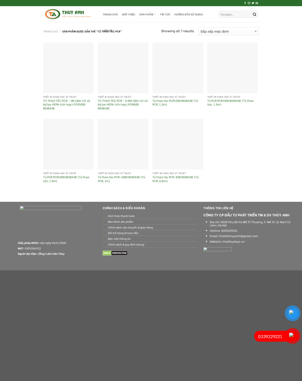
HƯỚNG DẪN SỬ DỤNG (188, 14)
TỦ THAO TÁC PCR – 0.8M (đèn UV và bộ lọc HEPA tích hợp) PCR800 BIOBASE (123, 104)
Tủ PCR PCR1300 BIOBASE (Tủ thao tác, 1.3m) (230, 102)
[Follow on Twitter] (253, 3)
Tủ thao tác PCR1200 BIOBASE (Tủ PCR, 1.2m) (175, 102)
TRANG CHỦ (110, 14)
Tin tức (165, 14)
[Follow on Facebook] (245, 3)
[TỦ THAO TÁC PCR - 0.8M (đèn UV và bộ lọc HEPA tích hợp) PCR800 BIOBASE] (123, 67)
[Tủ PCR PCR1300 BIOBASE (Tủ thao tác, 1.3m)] (232, 67)
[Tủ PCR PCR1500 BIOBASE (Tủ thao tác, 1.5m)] (68, 144)
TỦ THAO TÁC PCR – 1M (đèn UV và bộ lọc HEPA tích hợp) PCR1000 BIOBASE (66, 104)
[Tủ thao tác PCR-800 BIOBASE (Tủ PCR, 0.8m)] (177, 144)
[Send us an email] (257, 3)
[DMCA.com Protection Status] (115, 253)
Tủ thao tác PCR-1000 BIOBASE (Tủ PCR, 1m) (121, 179)
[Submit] (254, 14)
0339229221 (229, 230)
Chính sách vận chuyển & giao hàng (130, 227)
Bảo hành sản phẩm (120, 221)
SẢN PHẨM (146, 14)
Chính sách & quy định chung (126, 244)
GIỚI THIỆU (128, 14)
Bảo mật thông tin (119, 238)
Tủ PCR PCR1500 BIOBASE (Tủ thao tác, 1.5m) (66, 179)
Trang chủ (50, 31)
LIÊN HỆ (107, 30)
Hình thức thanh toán (121, 216)
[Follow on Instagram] (249, 3)
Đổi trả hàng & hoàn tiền (123, 233)
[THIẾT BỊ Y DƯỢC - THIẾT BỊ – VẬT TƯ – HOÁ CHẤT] (69, 14)
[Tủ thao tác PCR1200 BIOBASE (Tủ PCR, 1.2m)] (177, 67)
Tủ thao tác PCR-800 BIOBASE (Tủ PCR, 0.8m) (175, 179)
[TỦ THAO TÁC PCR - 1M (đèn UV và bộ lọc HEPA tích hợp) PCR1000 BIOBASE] (68, 67)
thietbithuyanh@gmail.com (238, 236)
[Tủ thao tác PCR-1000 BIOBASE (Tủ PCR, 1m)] (123, 144)
